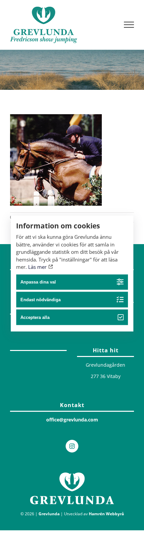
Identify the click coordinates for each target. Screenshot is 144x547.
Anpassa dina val (38, 282)
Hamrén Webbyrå (106, 514)
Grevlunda (49, 514)
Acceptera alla (35, 317)
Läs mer (38, 266)
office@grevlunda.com (72, 419)
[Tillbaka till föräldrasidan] (38, 349)
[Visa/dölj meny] (129, 25)
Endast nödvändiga (40, 299)
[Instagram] (72, 446)
